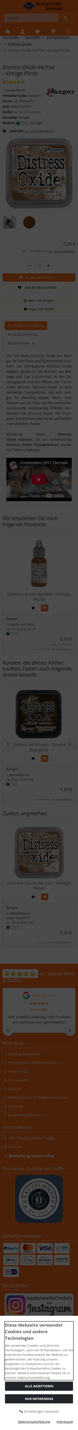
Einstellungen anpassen (41, 1411)
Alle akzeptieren (39, 1386)
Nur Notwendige (39, 1399)
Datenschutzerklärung (34, 1422)
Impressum (65, 1422)
